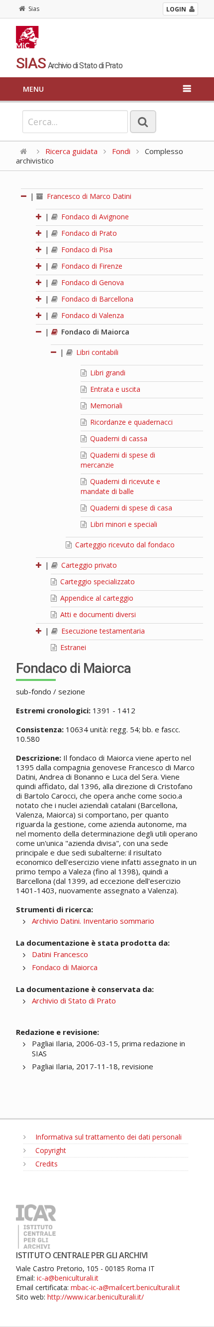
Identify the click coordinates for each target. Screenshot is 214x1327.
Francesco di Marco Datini (88, 196)
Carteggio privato (88, 565)
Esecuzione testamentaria (102, 631)
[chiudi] (39, 331)
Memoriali (105, 405)
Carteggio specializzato (96, 581)
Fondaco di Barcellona (96, 299)
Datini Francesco (60, 954)
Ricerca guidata (71, 151)
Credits (45, 1163)
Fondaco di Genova (91, 282)
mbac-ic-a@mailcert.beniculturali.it (125, 1287)
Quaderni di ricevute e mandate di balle (120, 486)
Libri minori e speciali (122, 524)
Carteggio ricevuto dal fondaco (124, 544)
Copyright (49, 1150)
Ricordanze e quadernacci (130, 422)
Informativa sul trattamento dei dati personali (107, 1137)
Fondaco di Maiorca (94, 331)
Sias (33, 8)
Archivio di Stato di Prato (74, 1000)
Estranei (72, 647)
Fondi (121, 151)
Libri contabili (96, 352)
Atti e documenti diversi (97, 614)
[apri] (39, 216)
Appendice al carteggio (95, 598)
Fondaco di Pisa (85, 249)
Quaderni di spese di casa (130, 507)
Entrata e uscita (114, 389)
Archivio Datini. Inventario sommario (93, 921)
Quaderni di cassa (117, 438)
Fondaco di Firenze (90, 266)
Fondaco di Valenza (91, 315)
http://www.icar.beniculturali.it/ (95, 1297)
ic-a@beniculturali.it (68, 1278)
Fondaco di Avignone (94, 216)
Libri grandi (106, 372)
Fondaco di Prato (88, 233)
